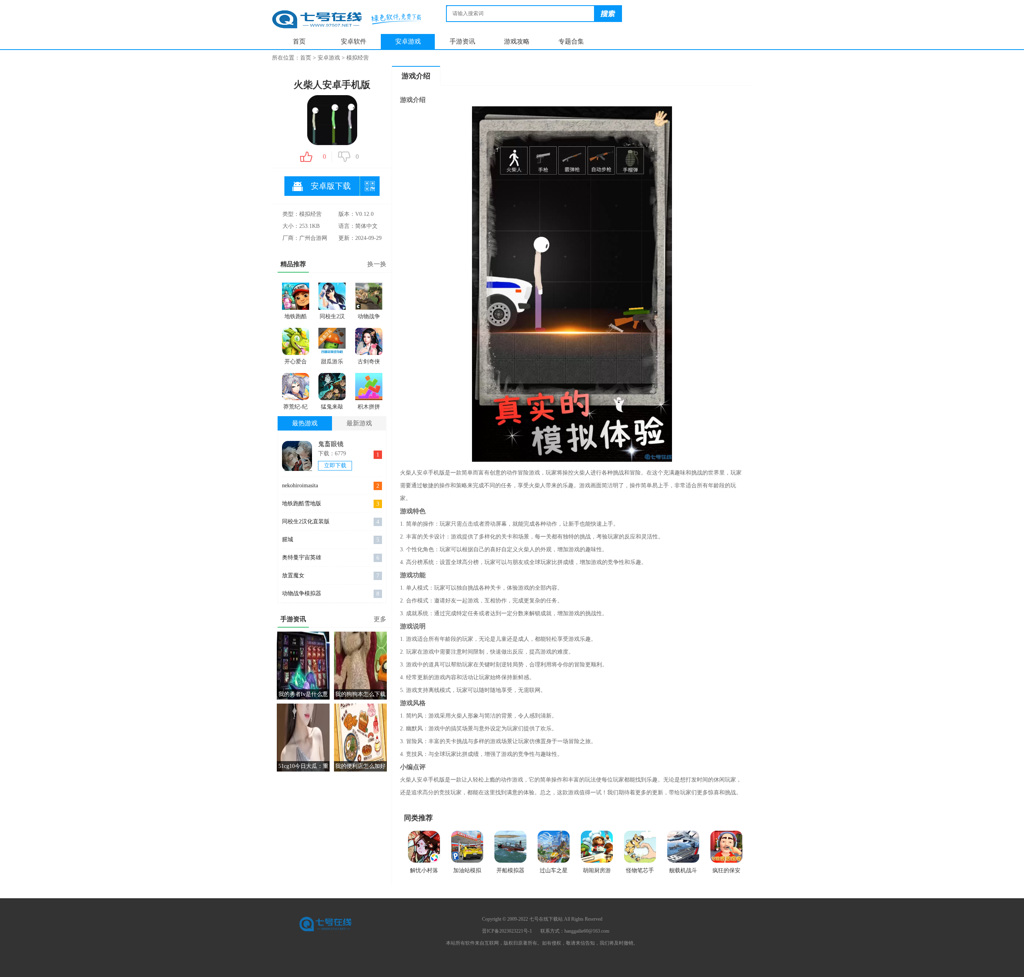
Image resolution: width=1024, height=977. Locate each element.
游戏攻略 (517, 41)
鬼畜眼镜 (331, 444)
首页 (299, 41)
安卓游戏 (408, 41)
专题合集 (571, 41)
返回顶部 (722, 961)
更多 (380, 619)
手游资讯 (462, 41)
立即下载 (335, 466)
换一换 (376, 264)
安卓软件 (353, 41)
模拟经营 (357, 58)
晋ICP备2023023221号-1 (507, 931)
